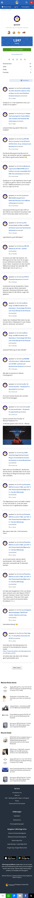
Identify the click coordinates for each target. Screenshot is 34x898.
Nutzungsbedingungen (17, 824)
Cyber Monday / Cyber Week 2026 (17, 844)
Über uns (17, 795)
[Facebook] (25, 895)
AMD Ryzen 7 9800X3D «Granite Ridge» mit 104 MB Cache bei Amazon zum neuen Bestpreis (20, 751)
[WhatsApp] (8, 895)
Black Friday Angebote (24, 876)
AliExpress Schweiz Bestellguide (17, 837)
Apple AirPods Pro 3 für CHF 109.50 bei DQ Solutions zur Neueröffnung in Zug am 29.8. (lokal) (20, 688)
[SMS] (14, 895)
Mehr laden (17, 667)
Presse (17, 801)
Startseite (3, 9)
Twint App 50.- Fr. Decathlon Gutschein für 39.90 (19, 635)
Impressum (17, 816)
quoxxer (11, 88)
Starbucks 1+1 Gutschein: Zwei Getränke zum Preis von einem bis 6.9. (20, 698)
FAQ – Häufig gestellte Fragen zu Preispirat (17, 798)
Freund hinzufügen (17, 49)
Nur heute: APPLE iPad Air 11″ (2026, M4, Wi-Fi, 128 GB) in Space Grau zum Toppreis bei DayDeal (20, 725)
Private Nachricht (17, 54)
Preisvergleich (25, 7)
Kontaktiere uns (17, 792)
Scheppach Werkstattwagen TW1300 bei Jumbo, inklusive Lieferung (20, 612)
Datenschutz (17, 820)
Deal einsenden (31, 2)
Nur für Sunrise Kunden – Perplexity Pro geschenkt (19, 386)
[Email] (20, 895)
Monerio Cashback (12, 876)
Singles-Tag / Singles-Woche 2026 (17, 848)
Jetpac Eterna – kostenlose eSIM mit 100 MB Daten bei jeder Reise (20, 707)
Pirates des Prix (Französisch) (17, 803)
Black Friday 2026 (17, 840)
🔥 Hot (16, 7)
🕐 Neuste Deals (6, 7)
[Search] (26, 2)
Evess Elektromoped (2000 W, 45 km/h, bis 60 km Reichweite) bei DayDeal (20, 716)
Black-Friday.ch (17, 877)
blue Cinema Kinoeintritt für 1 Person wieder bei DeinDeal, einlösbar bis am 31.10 (21, 770)
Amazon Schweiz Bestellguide (17, 833)
